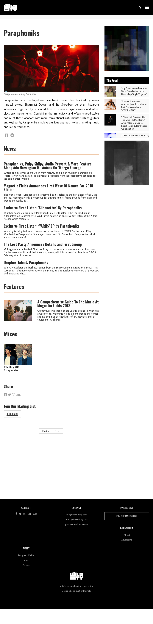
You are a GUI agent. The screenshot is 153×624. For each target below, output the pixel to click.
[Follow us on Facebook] (16, 513)
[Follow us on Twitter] (20, 513)
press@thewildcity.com (76, 524)
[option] (126, 48)
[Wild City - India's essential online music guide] (10, 7)
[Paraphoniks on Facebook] (6, 135)
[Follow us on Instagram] (25, 513)
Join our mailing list (126, 516)
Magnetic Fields (26, 555)
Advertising (126, 539)
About (127, 534)
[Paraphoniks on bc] (12, 135)
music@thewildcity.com (76, 519)
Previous (46, 431)
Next (57, 431)
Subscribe (12, 414)
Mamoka (87, 590)
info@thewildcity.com (76, 514)
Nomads (26, 560)
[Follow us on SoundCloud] (29, 513)
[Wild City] (76, 576)
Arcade (26, 564)
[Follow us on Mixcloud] (35, 513)
